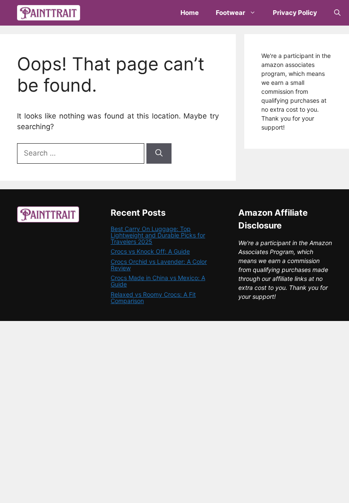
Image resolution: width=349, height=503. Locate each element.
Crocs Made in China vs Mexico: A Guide (158, 281)
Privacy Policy (295, 13)
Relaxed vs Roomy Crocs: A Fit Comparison (153, 297)
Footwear (230, 13)
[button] (337, 13)
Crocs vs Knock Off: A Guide (150, 251)
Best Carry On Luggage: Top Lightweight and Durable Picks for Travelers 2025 (158, 235)
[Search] (159, 153)
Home (189, 13)
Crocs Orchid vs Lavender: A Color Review (159, 265)
